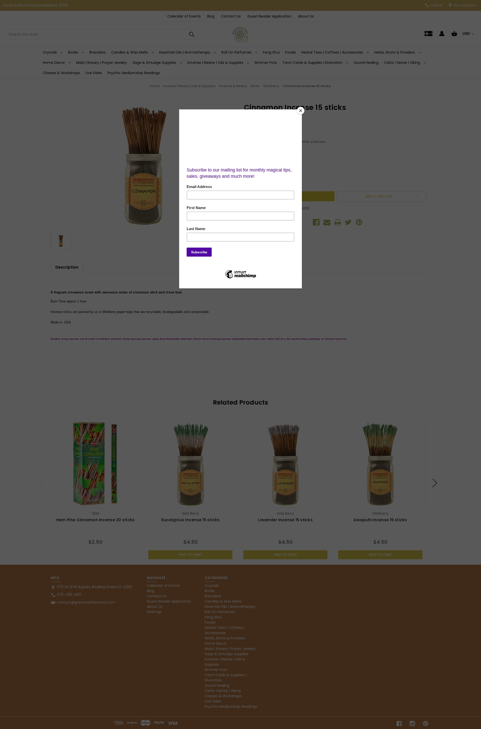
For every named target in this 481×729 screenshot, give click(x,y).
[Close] (300, 110)
